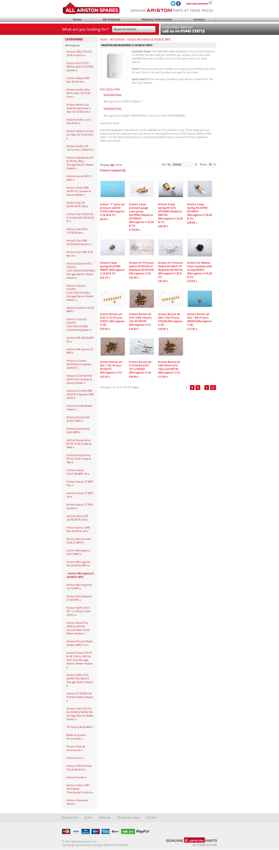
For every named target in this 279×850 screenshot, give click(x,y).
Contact (199, 19)
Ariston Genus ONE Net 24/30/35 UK (78, 529)
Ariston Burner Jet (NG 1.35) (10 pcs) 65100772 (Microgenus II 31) (111, 367)
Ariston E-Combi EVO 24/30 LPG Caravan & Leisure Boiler (79, 379)
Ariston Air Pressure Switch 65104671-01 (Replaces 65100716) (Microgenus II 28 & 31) (170, 270)
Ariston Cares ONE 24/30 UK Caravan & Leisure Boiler (79, 191)
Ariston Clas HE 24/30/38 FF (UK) (77, 204)
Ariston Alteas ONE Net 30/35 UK (78, 79)
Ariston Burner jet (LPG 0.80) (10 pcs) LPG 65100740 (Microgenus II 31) (140, 319)
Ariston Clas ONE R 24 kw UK (80, 253)
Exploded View (112, 94)
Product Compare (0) (112, 170)
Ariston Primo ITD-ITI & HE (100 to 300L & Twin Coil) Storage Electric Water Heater (80, 658)
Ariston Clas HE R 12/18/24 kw (77, 230)
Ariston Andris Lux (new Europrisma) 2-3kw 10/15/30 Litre (79, 108)
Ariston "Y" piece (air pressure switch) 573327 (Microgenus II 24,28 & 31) (112, 209)
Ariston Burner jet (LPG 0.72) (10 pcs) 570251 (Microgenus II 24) (112, 319)
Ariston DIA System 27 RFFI (80, 351)
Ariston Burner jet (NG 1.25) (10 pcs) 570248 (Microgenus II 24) (170, 319)
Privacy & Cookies (129, 817)
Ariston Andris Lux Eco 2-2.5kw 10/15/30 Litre (80, 132)
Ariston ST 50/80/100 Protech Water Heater (80, 695)
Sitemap (105, 817)
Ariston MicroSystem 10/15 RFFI (79, 586)
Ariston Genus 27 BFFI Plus (80, 483)
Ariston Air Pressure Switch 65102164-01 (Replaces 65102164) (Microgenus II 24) (141, 268)
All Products (111, 19)
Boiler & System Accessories (76, 736)
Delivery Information (157, 19)
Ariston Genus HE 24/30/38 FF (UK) (77, 517)
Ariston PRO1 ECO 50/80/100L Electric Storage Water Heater (80, 678)
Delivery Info (70, 817)
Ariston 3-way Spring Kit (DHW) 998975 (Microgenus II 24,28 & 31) (112, 268)
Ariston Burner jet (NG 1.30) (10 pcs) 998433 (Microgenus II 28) (199, 319)
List (112, 165)
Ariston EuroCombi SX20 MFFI (78, 430)
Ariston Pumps (76, 777)
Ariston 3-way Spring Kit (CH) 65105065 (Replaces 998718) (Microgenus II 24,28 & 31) (170, 213)
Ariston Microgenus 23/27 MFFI (78, 552)
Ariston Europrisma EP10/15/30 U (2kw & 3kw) (79, 443)
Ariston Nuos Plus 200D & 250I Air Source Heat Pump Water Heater (78, 628)
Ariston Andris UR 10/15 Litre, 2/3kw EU (80, 147)
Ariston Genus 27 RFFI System (80, 506)
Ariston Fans (74, 758)
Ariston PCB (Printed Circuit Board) (79, 767)
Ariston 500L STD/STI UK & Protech (79, 53)
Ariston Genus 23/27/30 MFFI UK (77, 472)
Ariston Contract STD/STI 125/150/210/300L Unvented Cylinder (78, 324)
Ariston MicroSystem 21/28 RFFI (79, 598)
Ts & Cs (152, 817)
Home (77, 19)
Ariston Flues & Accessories (76, 748)
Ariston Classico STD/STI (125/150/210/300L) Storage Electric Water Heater (80, 293)
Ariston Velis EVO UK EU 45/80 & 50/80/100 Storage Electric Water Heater (80, 714)
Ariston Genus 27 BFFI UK (80, 494)
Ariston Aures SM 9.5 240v (79, 177)
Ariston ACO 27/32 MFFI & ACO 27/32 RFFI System (80, 66)
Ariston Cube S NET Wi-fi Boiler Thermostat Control (79, 788)
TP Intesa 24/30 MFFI (79, 727)
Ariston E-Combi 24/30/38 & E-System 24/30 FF (79, 364)
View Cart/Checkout (197, 3)
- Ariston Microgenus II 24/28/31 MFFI (80, 575)
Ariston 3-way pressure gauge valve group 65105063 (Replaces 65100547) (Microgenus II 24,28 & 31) (141, 214)
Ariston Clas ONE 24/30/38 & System (78, 242)
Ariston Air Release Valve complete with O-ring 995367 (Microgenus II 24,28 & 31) (199, 270)
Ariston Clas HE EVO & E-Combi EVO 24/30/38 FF (80, 217)
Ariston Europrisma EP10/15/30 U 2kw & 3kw (79, 458)
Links (89, 817)
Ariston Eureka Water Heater (80, 407)
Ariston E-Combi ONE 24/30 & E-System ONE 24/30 (80, 394)
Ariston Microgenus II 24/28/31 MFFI (148, 39)
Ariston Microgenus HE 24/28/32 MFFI (78, 563)
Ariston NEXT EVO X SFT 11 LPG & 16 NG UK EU (78, 611)
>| (213, 387)
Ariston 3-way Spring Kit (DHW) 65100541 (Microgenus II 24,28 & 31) (199, 211)
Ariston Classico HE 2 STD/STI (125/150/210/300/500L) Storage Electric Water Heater (81, 271)
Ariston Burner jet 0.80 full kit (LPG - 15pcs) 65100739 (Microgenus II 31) (169, 367)
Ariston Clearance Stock (77, 802)
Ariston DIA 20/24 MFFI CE (80, 339)
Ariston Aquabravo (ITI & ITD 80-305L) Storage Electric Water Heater (80, 163)
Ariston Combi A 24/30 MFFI (80, 309)
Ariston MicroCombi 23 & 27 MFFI (79, 540)
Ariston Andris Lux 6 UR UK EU (79, 121)
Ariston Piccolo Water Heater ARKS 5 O (80, 643)
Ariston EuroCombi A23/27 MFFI (78, 419)
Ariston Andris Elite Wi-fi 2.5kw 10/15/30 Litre (79, 93)
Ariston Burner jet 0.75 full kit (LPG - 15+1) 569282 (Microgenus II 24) (140, 367)
